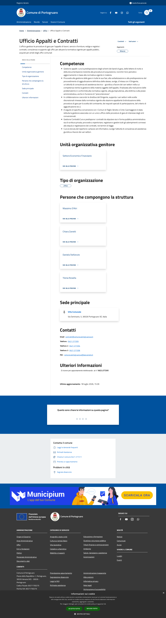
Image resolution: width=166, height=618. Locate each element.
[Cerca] (146, 12)
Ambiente (87, 548)
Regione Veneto (23, 3)
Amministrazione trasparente (94, 573)
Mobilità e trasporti (57, 553)
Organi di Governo (23, 536)
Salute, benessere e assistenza (95, 553)
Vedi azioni (132, 41)
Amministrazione (33, 30)
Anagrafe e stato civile (58, 536)
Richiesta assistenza (58, 585)
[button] (83, 614)
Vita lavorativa (55, 544)
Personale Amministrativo (27, 557)
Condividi (121, 41)
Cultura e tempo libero (58, 540)
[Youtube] (115, 12)
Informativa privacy (90, 581)
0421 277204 (74, 346)
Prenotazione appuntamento (61, 573)
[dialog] (83, 604)
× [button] (163, 593)
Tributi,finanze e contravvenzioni (96, 544)
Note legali (87, 585)
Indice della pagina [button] (28, 60)
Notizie (119, 536)
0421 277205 (73, 341)
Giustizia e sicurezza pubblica (94, 540)
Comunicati (121, 540)
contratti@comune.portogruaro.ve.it (79, 336)
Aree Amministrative (25, 540)
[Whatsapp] (126, 12)
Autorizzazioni (88, 557)
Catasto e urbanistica (58, 549)
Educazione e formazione (93, 536)
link (105, 604)
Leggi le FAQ (55, 581)
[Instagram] (121, 12)
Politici (19, 553)
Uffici (45, 30)
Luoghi (119, 556)
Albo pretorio (88, 577)
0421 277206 (74, 350)
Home (21, 30)
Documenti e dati (23, 561)
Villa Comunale (74, 311)
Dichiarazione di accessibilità (94, 589)
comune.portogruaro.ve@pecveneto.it (78, 355)
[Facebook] (109, 12)
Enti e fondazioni (23, 549)
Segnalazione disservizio (59, 577)
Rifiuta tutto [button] (92, 609)
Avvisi (119, 544)
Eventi (119, 560)
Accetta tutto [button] (74, 609)
